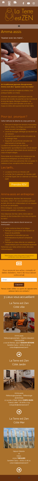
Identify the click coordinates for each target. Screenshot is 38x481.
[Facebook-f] (23, 3)
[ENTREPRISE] (15, 2)
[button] (19, 26)
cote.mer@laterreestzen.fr (19, 463)
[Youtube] (28, 3)
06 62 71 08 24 (25, 345)
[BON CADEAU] (3, 2)
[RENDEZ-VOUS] (9, 4)
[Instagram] (33, 3)
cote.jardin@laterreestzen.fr (19, 405)
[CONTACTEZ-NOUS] (9, 2)
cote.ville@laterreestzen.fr (19, 347)
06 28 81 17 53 (24, 402)
